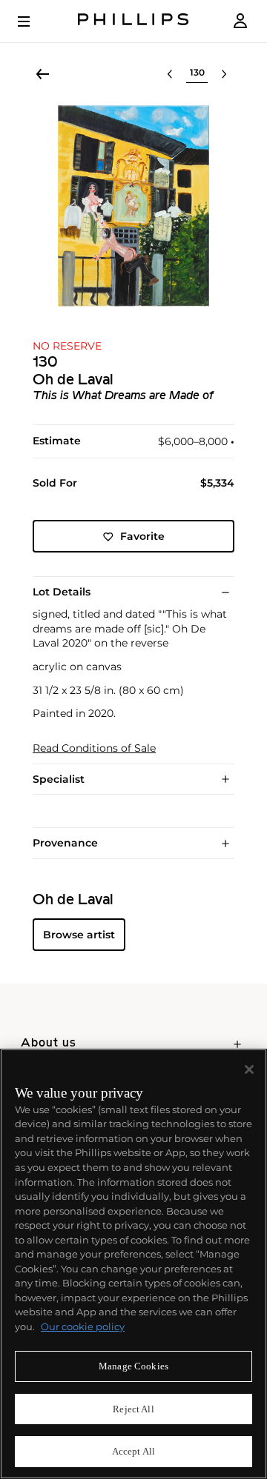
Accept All (133, 1451)
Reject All (133, 1409)
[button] (133, 206)
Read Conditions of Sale (94, 748)
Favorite (142, 536)
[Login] (240, 21)
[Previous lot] (169, 74)
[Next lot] (224, 74)
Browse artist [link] (79, 934)
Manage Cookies (133, 1366)
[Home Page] (133, 21)
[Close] (249, 1069)
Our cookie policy (83, 1326)
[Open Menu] (34, 21)
